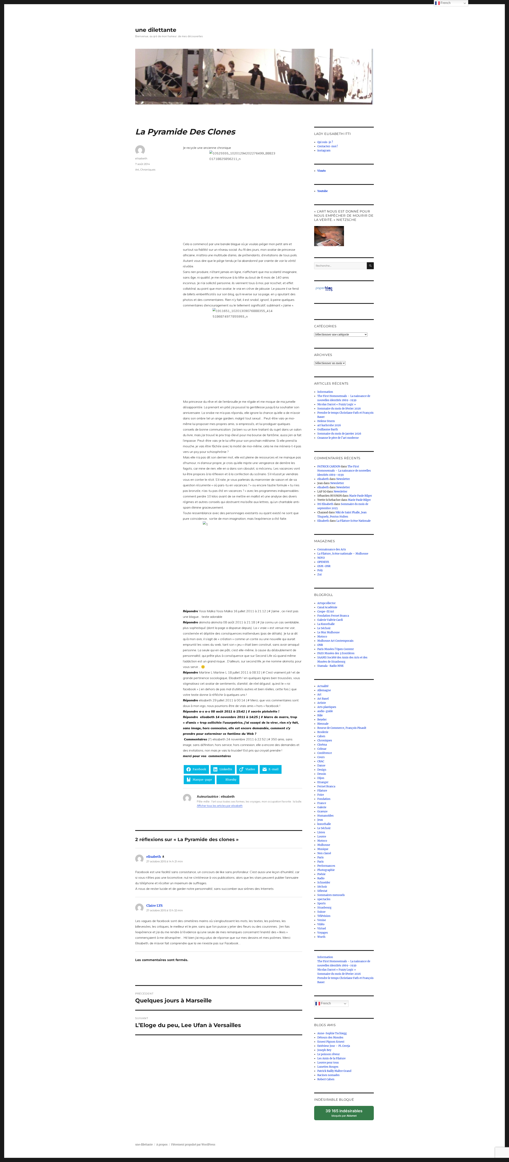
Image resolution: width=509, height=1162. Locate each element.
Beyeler (322, 719)
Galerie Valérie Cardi (330, 620)
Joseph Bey (324, 1050)
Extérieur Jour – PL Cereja (333, 1046)
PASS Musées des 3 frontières (336, 653)
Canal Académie (327, 607)
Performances (326, 866)
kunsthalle (324, 824)
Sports (321, 903)
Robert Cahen (325, 1079)
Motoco (322, 636)
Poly (320, 570)
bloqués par (345, 1114)
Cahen (321, 736)
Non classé (324, 853)
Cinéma (322, 744)
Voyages (322, 932)
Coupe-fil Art (325, 611)
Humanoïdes (325, 815)
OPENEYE (323, 562)
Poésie (321, 874)
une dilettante (155, 29)
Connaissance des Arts (331, 549)
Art (137, 169)
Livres (321, 832)
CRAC (320, 761)
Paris (320, 857)
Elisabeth (323, 521)
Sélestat (322, 891)
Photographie (326, 870)
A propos (162, 1144)
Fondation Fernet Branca (333, 615)
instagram (323, 150)
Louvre (321, 836)
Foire (320, 794)
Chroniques (147, 169)
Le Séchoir (324, 628)
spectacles (323, 899)
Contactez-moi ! (327, 146)
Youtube (322, 191)
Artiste (321, 703)
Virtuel (321, 928)
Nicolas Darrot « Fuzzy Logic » (336, 404)
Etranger (322, 782)
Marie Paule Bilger (360, 495)
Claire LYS (154, 906)
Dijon (320, 778)
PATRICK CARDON (328, 466)
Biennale (322, 723)
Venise (321, 920)
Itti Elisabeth (325, 504)
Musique (322, 849)
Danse (321, 765)
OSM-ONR (323, 566)
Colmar (321, 749)
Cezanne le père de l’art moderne (338, 438)
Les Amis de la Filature (331, 1058)
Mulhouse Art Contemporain (335, 640)
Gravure (322, 811)
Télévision (323, 916)
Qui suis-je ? (325, 142)
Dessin (321, 774)
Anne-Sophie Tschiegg (332, 1033)
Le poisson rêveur (328, 1054)
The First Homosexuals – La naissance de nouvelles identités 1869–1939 (344, 471)
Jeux (320, 820)
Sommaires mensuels (331, 895)
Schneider (323, 882)
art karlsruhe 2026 (329, 425)
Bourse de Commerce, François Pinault (341, 728)
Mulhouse (323, 845)
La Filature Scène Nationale (353, 521)
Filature (322, 790)
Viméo (321, 171)
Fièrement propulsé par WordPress (193, 1144)
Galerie (321, 807)
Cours (321, 757)
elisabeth (141, 158)
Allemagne (324, 690)
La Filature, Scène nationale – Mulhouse (342, 553)
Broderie (322, 732)
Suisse (321, 911)
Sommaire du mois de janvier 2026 (339, 433)
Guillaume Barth (327, 429)
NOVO (321, 558)
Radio (320, 878)
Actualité (322, 686)
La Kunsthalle (326, 624)
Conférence (324, 753)
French (325, 1003)
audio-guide (325, 711)
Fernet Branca (326, 786)
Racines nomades (328, 1075)
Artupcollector (326, 603)
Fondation (323, 799)
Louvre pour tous (328, 1062)
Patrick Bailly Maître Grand (334, 1071)
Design (321, 769)
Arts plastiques (326, 707)
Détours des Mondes (330, 1037)
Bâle (320, 715)
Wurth (321, 937)
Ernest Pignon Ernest (330, 1041)
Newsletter (343, 479)
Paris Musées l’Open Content (335, 649)
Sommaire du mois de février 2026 (339, 408)
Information (325, 392)
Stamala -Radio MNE (330, 666)
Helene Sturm (326, 421)
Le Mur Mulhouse (328, 632)
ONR (320, 645)
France (321, 803)
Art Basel (323, 698)
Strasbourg (324, 907)
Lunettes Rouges (327, 1066)
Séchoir (322, 886)
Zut (319, 574)
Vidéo (320, 924)
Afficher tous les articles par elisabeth (220, 805)
